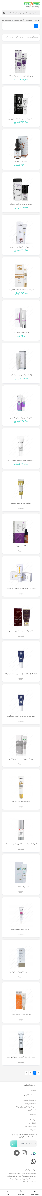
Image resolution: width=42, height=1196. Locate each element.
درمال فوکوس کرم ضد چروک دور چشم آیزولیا (21, 716)
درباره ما (33, 1120)
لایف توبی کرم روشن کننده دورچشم (21, 204)
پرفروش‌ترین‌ (9, 37)
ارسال (14, 1143)
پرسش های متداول (29, 1100)
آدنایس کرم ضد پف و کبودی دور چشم (21, 631)
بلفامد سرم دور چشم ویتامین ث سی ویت (21, 247)
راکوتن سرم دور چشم (21, 161)
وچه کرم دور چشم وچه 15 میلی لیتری (21, 759)
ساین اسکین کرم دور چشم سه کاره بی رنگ (21, 289)
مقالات (33, 1090)
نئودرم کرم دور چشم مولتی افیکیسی (21, 418)
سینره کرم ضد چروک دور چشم (21, 886)
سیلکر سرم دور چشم (21, 546)
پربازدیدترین (19, 37)
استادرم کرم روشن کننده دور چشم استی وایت (21, 1057)
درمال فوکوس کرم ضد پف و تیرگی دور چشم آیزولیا (21, 673)
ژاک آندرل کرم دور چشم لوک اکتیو (21, 375)
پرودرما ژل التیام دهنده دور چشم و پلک (21, 76)
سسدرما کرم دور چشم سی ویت (21, 1014)
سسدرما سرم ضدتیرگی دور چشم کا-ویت (21, 972)
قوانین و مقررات (30, 1126)
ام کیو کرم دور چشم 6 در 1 (21, 332)
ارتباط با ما (32, 1123)
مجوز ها (33, 1129)
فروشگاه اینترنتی (30, 1085)
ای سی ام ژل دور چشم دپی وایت (21, 929)
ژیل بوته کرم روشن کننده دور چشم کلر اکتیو (21, 460)
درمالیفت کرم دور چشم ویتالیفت (21, 503)
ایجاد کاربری (32, 1110)
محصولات (29, 20)
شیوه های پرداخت (30, 1103)
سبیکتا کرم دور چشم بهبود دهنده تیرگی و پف (21, 118)
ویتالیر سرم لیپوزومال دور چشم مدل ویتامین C (21, 588)
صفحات (33, 1114)
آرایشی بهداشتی (19, 20)
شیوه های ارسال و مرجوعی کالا (26, 1106)
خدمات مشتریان (30, 1095)
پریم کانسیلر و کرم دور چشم (21, 801)
